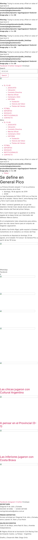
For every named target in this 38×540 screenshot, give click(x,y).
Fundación (15, 102)
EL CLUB (7, 85)
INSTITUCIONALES (11, 115)
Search (2, 68)
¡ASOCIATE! (12, 88)
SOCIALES (7, 113)
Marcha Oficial (13, 95)
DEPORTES (8, 111)
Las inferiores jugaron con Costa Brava (17, 458)
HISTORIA (11, 99)
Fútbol (6, 173)
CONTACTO (8, 118)
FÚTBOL (7, 108)
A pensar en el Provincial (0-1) (18, 424)
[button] (19, 120)
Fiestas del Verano (18, 106)
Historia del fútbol (18, 104)
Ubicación (11, 90)
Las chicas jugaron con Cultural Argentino (15, 391)
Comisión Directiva (15, 92)
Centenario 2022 (14, 97)
